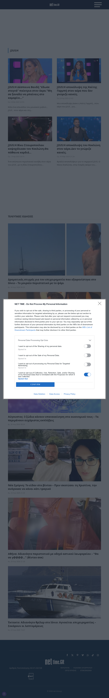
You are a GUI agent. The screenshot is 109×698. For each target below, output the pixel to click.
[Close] (100, 304)
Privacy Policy (69, 394)
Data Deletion (39, 394)
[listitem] (54, 340)
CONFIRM (35, 384)
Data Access (54, 394)
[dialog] (54, 349)
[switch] (87, 346)
